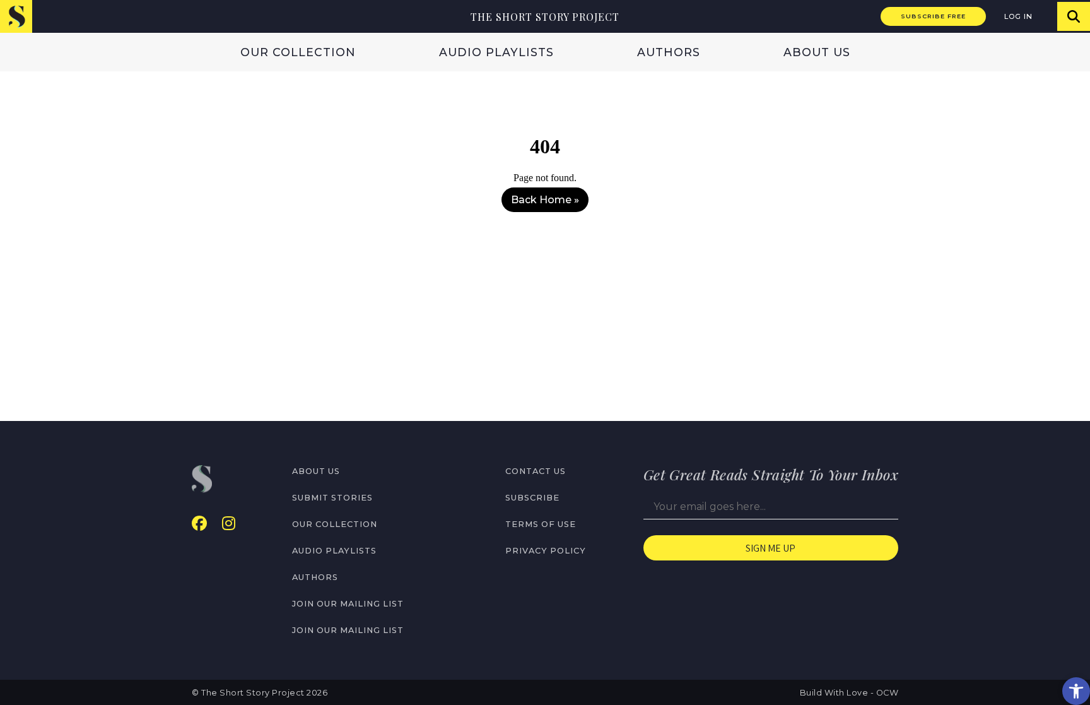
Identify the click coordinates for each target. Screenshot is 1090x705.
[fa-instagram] (228, 523)
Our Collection (298, 52)
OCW (887, 692)
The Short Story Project (545, 16)
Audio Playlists (496, 52)
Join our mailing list (348, 603)
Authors (668, 52)
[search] (1073, 16)
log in (1018, 16)
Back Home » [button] (545, 200)
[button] (1076, 691)
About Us (816, 52)
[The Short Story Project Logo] (16, 16)
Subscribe (532, 497)
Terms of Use (540, 524)
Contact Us (535, 471)
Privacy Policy (545, 550)
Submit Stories (332, 497)
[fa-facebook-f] (199, 523)
